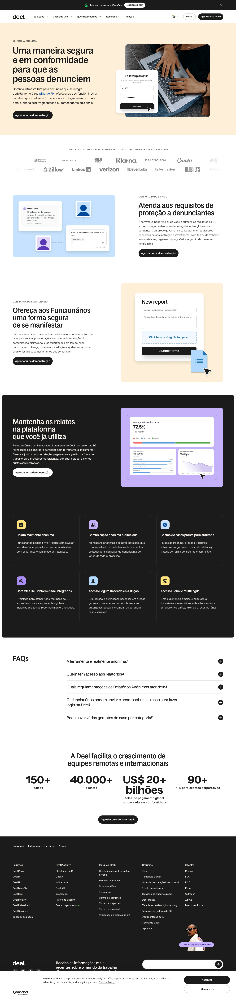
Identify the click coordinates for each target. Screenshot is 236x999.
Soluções (39, 16)
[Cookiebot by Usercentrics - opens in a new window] (21, 993)
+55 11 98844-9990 (134, 5)
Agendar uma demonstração (32, 115)
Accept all (207, 979)
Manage (205, 989)
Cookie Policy (107, 982)
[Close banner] (221, 5)
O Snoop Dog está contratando (196, 944)
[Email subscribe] (218, 964)
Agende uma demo (211, 16)
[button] (145, 661)
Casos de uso (60, 16)
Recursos (111, 16)
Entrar (189, 16)
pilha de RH (46, 93)
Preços (130, 16)
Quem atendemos (87, 16)
